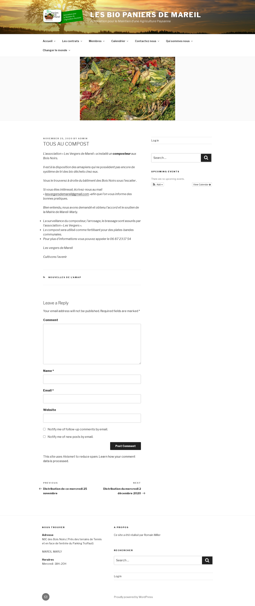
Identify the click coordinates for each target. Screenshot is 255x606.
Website (49, 410)
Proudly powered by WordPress (133, 597)
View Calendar (201, 184)
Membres (95, 41)
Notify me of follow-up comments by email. (78, 429)
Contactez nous (145, 41)
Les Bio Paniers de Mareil (145, 15)
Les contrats (70, 41)
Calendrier (118, 41)
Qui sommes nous (178, 41)
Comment (50, 320)
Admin (83, 138)
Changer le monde (55, 50)
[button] (157, 184)
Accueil (47, 41)
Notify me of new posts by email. (70, 437)
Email (48, 390)
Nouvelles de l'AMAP (64, 277)
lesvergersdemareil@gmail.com (67, 194)
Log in (155, 140)
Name (48, 371)
